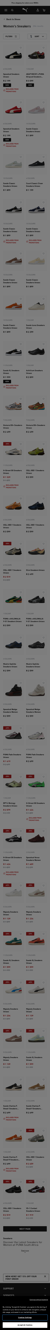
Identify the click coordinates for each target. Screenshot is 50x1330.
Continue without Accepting (39, 1300)
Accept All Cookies (25, 1325)
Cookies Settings (25, 1317)
